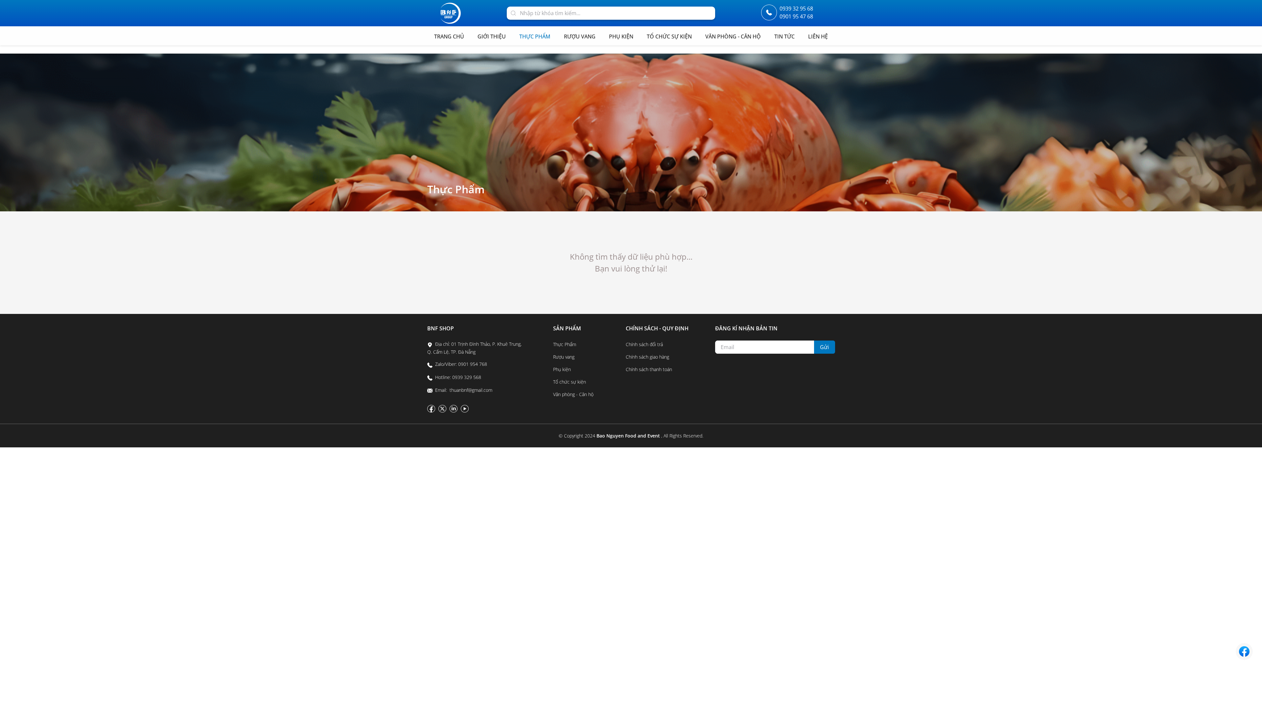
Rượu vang (563, 357)
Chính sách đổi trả (644, 344)
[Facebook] (431, 409)
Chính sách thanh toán (649, 369)
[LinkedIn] (453, 409)
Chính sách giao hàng (647, 357)
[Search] (513, 12)
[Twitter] (442, 409)
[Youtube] (465, 409)
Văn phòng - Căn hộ (573, 394)
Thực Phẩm (456, 189)
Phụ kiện (562, 369)
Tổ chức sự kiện (569, 382)
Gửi (824, 347)
